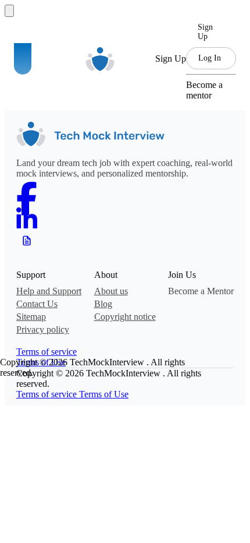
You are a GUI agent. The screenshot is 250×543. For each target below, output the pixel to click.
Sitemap (31, 317)
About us (111, 291)
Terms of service (46, 352)
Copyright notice (125, 317)
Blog (103, 304)
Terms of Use (103, 394)
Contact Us (37, 304)
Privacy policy (42, 329)
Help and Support (48, 291)
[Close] (9, 11)
